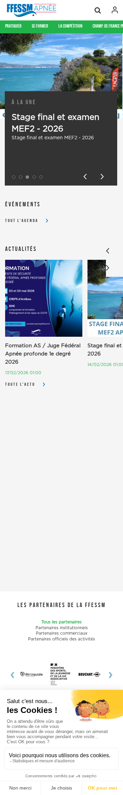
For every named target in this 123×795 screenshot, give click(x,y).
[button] (13, 177)
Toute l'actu (20, 384)
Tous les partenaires (61, 622)
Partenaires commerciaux (61, 633)
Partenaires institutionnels (62, 628)
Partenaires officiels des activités (61, 639)
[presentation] (15, 674)
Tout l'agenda (21, 220)
